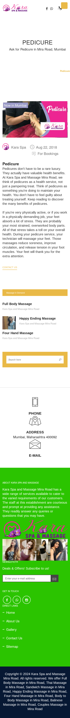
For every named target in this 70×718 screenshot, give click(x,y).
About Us (13, 621)
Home (53, 71)
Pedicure (65, 71)
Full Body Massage (17, 304)
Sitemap (12, 646)
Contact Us (9, 267)
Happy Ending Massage (37, 318)
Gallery (11, 629)
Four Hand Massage (17, 333)
